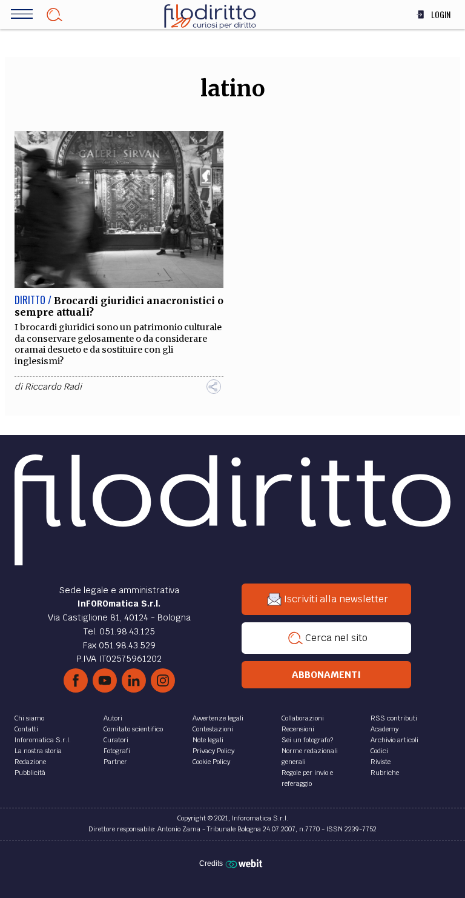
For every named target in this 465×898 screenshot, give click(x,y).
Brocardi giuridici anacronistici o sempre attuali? (119, 306)
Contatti (26, 729)
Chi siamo (29, 718)
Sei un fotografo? (307, 740)
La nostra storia (38, 751)
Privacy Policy (213, 751)
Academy (384, 729)
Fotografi (117, 751)
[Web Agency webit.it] (245, 863)
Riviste (381, 761)
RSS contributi (394, 718)
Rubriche (385, 772)
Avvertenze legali (218, 718)
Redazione (30, 761)
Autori (113, 718)
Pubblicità (30, 772)
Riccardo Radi (53, 386)
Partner (115, 761)
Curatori (116, 740)
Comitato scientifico (133, 729)
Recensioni (298, 729)
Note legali (208, 740)
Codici (379, 751)
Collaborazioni (303, 718)
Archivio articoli (394, 740)
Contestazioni (213, 729)
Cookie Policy (211, 761)
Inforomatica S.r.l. (43, 740)
